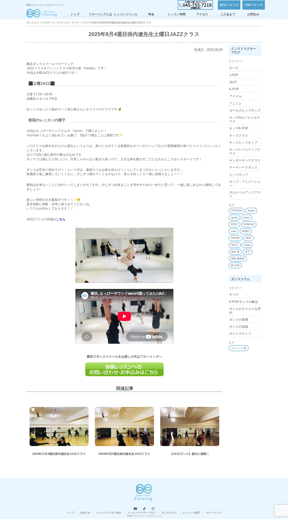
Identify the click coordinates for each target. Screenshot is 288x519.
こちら (60, 219)
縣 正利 (235, 265)
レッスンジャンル (126, 14)
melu (233, 231)
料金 (151, 14)
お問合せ (253, 14)
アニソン (235, 103)
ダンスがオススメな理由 (245, 310)
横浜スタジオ (229, 4)
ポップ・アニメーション (245, 183)
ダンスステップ (240, 333)
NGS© (234, 244)
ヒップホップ (238, 174)
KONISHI (249, 224)
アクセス (202, 14)
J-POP (233, 75)
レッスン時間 (177, 14)
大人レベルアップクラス (245, 194)
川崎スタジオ (253, 4)
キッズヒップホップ (243, 142)
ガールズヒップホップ (245, 110)
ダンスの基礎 (238, 319)
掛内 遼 (235, 251)
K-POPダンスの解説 (243, 301)
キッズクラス (238, 135)
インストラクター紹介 (109, 512)
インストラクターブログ (142, 512)
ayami (234, 217)
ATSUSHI (236, 210)
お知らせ (85, 512)
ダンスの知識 (238, 326)
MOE (248, 238)
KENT (234, 224)
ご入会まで (227, 14)
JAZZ (233, 82)
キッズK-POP (238, 128)
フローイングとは (100, 14)
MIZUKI (235, 238)
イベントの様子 (191, 512)
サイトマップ (214, 512)
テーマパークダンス (243, 167)
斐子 (247, 251)
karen (247, 217)
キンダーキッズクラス (245, 160)
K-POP (234, 89)
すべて (234, 68)
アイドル (235, 96)
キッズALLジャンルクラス (244, 119)
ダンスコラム (169, 512)
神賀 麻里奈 (238, 258)
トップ (75, 14)
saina (247, 244)
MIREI (245, 231)
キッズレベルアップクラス (245, 151)
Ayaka (251, 210)
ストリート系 (238, 348)
